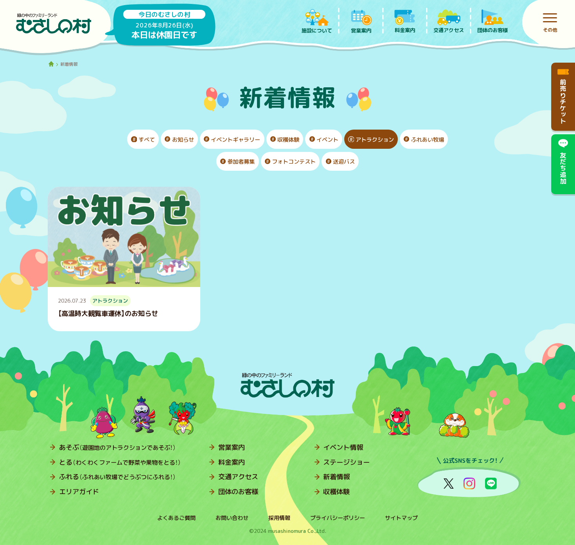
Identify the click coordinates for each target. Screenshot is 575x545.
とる (120, 462)
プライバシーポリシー (337, 518)
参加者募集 (241, 162)
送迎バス (344, 162)
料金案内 (231, 462)
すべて (146, 140)
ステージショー (346, 462)
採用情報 (279, 518)
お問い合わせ (232, 518)
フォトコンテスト (294, 162)
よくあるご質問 (176, 518)
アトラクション (375, 140)
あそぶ (117, 447)
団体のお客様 (238, 491)
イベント (327, 140)
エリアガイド (79, 491)
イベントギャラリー (235, 140)
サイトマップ (401, 518)
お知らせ (183, 140)
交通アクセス (238, 477)
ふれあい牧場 (427, 140)
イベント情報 (343, 447)
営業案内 (231, 447)
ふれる (117, 477)
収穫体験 (288, 140)
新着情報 (336, 477)
